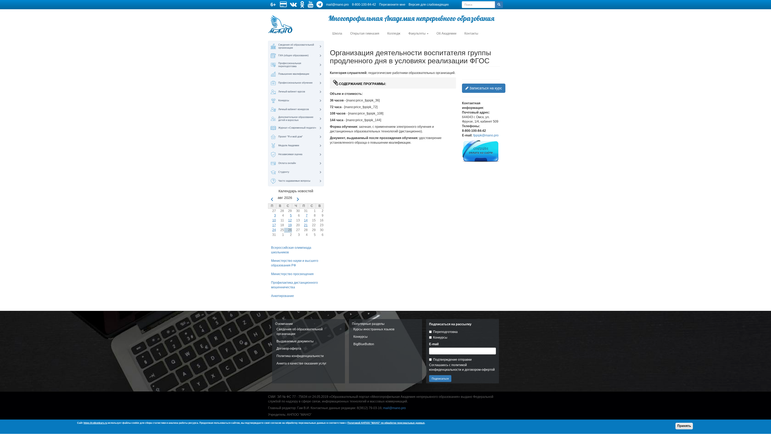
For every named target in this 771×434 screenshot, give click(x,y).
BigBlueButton (363, 344)
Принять (684, 426)
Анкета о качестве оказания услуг (301, 363)
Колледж (393, 33)
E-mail (434, 344)
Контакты (471, 33)
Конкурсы (360, 336)
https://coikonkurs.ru (95, 423)
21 (306, 225)
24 (274, 230)
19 (290, 225)
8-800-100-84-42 (364, 4)
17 (274, 225)
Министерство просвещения (292, 274)
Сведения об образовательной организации (299, 332)
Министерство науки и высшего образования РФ (294, 263)
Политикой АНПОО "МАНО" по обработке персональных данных (386, 423)
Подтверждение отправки (452, 359)
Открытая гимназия (364, 33)
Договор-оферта (288, 348)
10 (274, 220)
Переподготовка (445, 332)
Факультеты (417, 33)
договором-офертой (480, 369)
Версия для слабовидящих (429, 4)
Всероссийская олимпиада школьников (291, 250)
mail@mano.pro (337, 4)
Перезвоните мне (392, 4)
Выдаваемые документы (295, 341)
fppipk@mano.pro (486, 135)
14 (306, 220)
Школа (337, 33)
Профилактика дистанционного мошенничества (294, 285)
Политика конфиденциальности (300, 356)
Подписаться (440, 378)
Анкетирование (282, 296)
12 (290, 220)
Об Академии (446, 33)
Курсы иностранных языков (374, 329)
